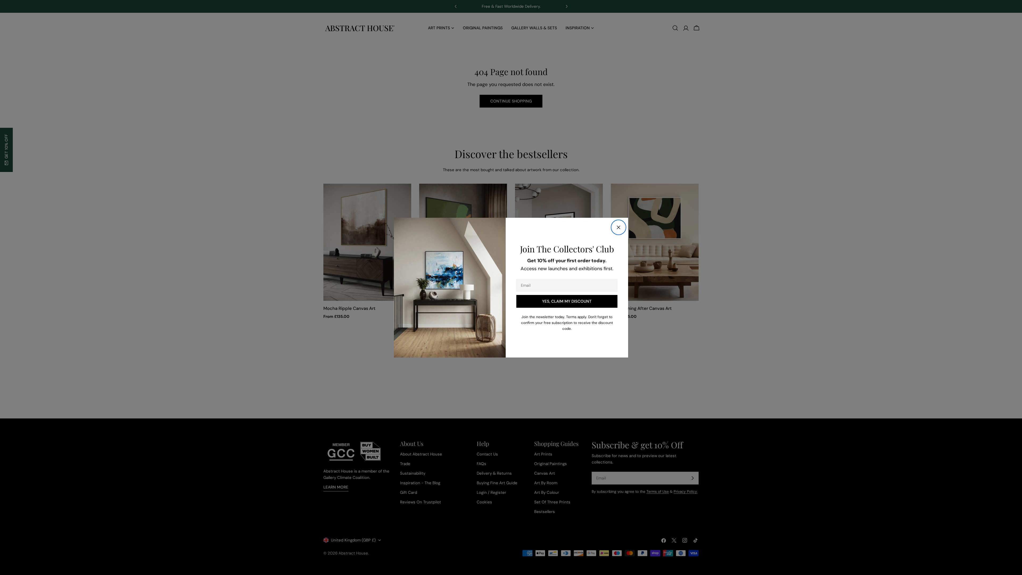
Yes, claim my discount (567, 301)
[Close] (618, 227)
